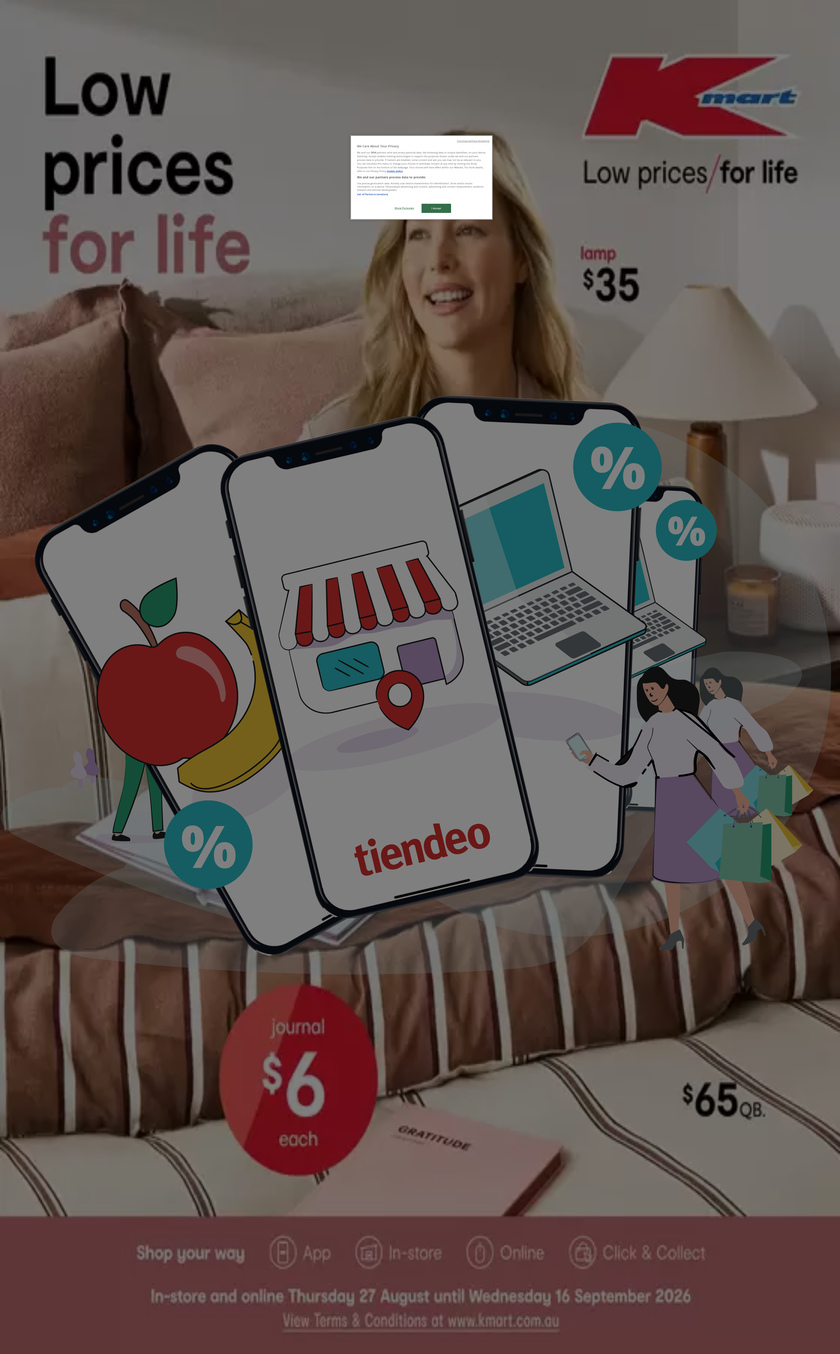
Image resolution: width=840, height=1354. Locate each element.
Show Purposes (404, 208)
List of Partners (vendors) (372, 194)
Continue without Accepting (473, 141)
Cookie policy (395, 171)
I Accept (436, 208)
